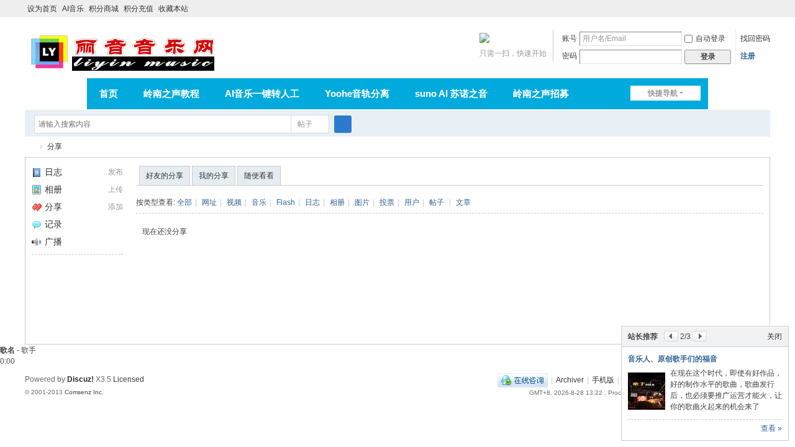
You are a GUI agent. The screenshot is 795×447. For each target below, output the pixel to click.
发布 (115, 172)
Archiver (570, 380)
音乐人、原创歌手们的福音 (672, 358)
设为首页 (42, 8)
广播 (53, 241)
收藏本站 (173, 8)
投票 (386, 202)
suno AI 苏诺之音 (451, 93)
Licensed (128, 379)
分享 (54, 146)
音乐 (259, 202)
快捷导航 (663, 93)
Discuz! (80, 379)
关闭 (774, 336)
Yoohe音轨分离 (357, 93)
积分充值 (138, 8)
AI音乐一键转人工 (262, 93)
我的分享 (214, 175)
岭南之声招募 (541, 93)
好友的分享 (164, 175)
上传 (115, 189)
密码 (569, 56)
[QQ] (522, 380)
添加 (115, 206)
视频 (234, 202)
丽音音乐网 (30, 147)
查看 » (771, 428)
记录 (53, 224)
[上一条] (671, 336)
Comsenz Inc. (84, 392)
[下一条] (700, 336)
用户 (411, 202)
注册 (747, 56)
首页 (108, 93)
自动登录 (710, 38)
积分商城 (104, 8)
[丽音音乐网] (122, 51)
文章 (463, 202)
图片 (362, 202)
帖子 (305, 124)
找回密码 (755, 38)
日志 (53, 172)
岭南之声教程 (171, 93)
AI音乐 (73, 8)
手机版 (603, 380)
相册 (53, 189)
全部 (184, 202)
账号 (569, 38)
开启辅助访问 (753, 8)
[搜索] (343, 124)
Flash (285, 202)
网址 (209, 202)
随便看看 (259, 175)
